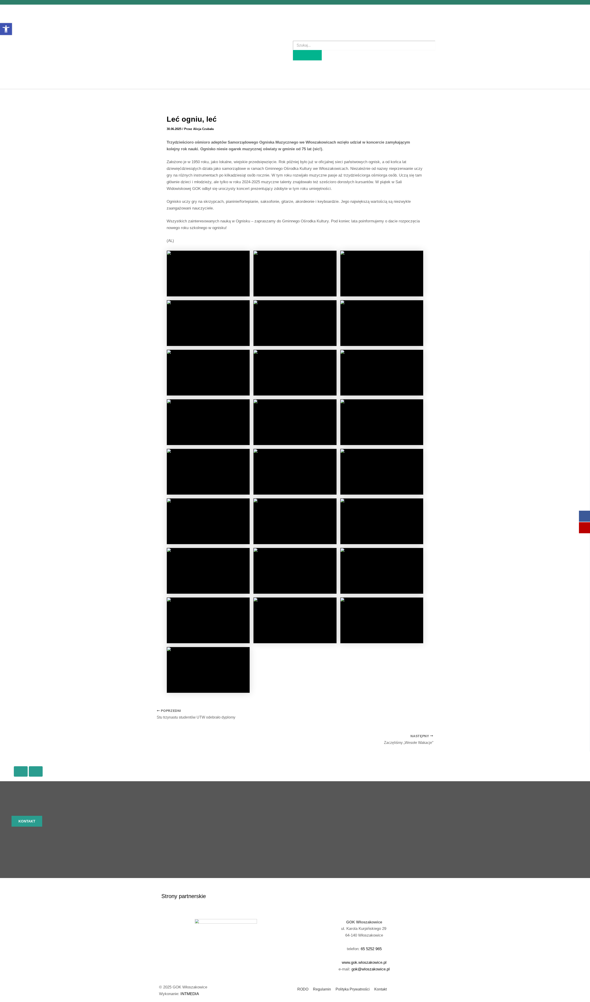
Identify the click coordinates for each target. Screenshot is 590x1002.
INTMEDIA (189, 994)
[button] (6, 29)
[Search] (307, 55)
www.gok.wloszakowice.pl (364, 962)
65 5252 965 (371, 949)
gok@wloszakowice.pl (370, 969)
